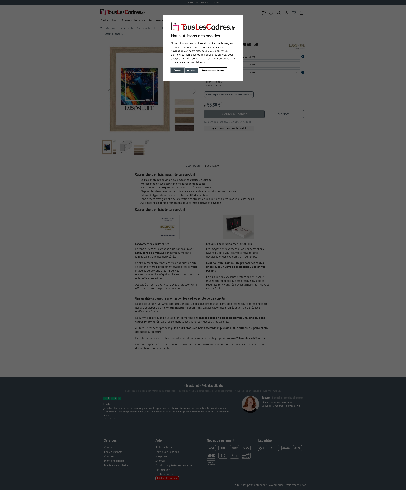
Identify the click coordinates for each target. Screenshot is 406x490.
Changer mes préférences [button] (212, 70)
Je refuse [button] (191, 70)
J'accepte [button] (178, 70)
